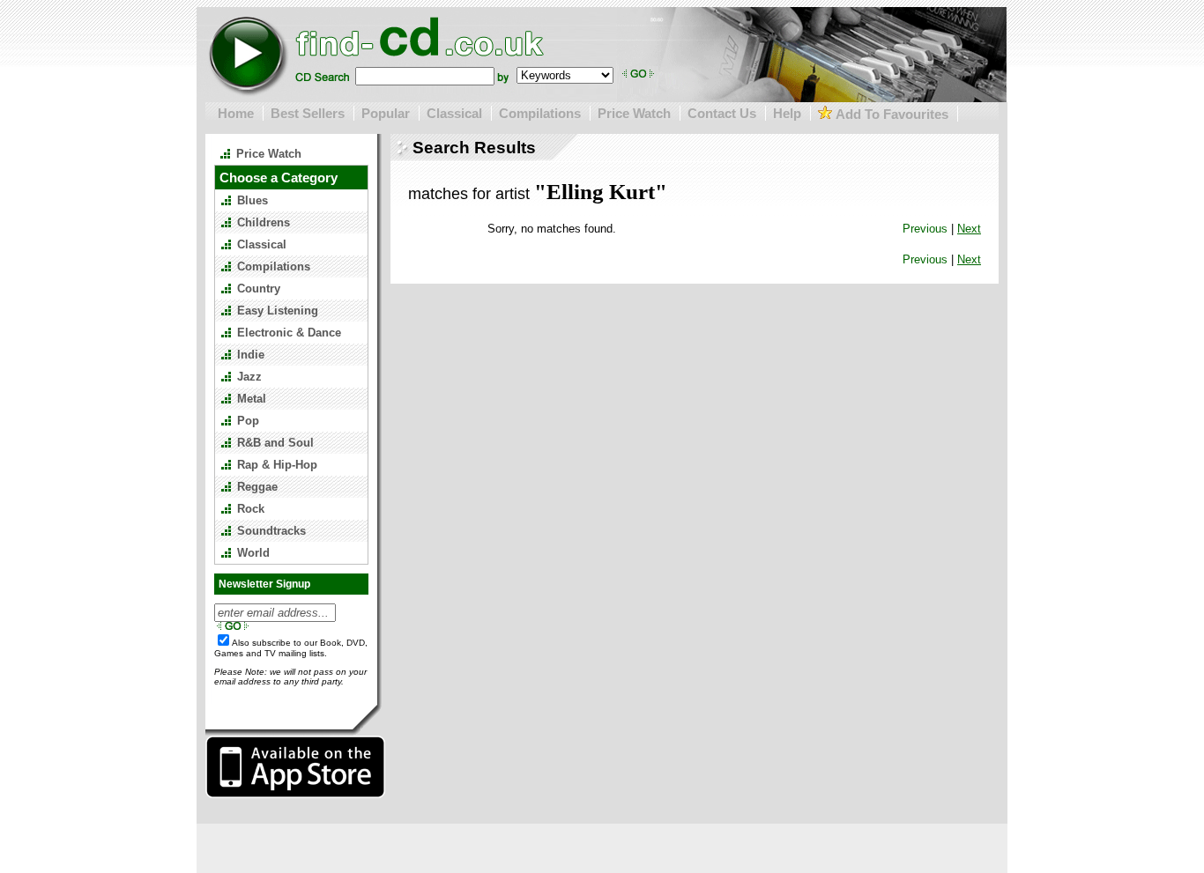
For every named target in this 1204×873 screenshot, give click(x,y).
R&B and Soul (275, 442)
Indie (250, 354)
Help (787, 113)
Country (258, 288)
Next (969, 228)
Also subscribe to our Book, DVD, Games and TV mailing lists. (291, 648)
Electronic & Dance (289, 332)
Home (236, 113)
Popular (385, 113)
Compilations (540, 113)
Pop (248, 420)
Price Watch (634, 113)
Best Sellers (308, 113)
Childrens (263, 222)
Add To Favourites (890, 114)
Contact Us (721, 113)
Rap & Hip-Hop (277, 464)
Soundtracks (271, 530)
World (253, 552)
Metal (251, 398)
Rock (250, 508)
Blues (252, 200)
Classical (454, 113)
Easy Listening (277, 310)
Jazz (249, 376)
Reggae (257, 486)
